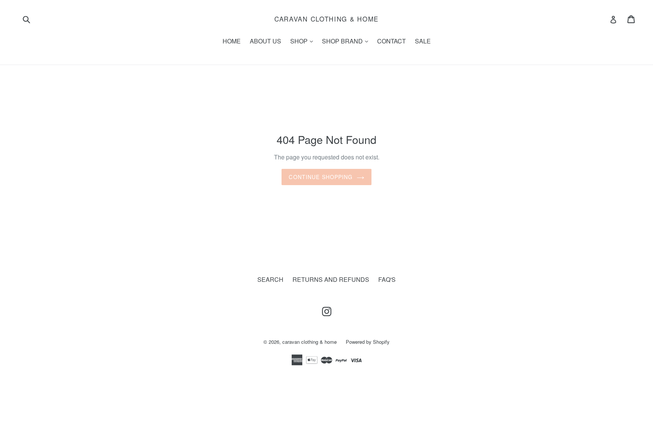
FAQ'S (387, 279)
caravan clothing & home (326, 19)
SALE (423, 41)
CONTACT (391, 41)
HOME (232, 41)
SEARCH (270, 279)
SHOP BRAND (347, 41)
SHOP (303, 41)
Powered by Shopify (368, 341)
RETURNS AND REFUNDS (330, 279)
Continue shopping (321, 177)
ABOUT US (265, 41)
